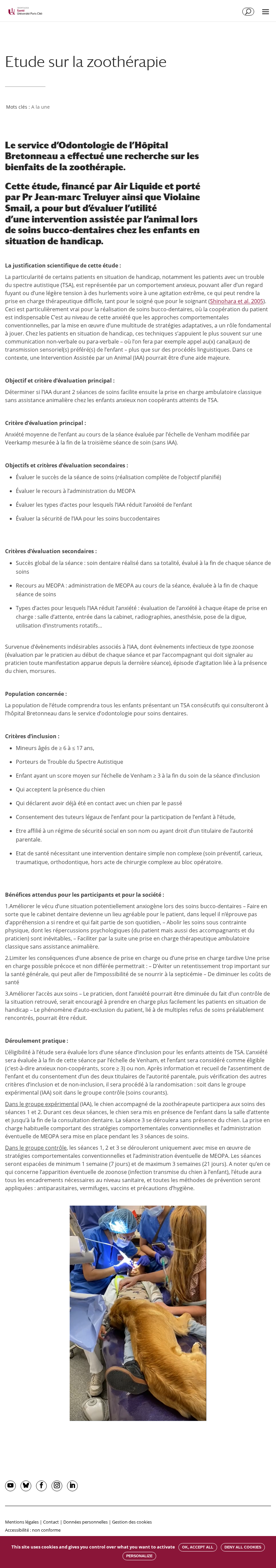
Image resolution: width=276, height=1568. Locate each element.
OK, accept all (197, 1547)
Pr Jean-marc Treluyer (71, 196)
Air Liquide (138, 186)
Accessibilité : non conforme (33, 1530)
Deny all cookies (243, 1547)
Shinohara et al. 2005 (236, 301)
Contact (51, 1522)
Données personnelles (85, 1522)
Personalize (139, 1556)
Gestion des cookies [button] (132, 1522)
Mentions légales (22, 1522)
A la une (40, 107)
